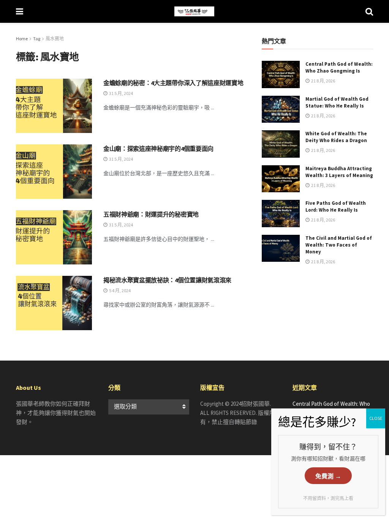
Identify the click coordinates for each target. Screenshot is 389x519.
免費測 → (328, 476)
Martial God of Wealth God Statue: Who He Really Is (336, 102)
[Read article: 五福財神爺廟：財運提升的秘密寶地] (54, 237)
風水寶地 (55, 38)
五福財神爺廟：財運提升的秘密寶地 (151, 214)
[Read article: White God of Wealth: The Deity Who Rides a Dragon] (281, 144)
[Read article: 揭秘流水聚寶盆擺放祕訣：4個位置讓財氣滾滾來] (54, 303)
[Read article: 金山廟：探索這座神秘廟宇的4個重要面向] (54, 171)
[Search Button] (369, 11)
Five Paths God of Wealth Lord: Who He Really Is (335, 206)
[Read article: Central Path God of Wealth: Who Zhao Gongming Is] (281, 74)
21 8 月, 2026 (322, 81)
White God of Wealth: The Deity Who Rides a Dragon (336, 137)
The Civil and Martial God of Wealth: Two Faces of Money (338, 245)
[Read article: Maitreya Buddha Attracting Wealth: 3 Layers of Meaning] (281, 179)
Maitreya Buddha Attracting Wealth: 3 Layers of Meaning (339, 172)
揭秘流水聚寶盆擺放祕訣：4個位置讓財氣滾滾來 (167, 280)
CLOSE (375, 418)
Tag (36, 38)
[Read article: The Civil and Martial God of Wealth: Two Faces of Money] (281, 248)
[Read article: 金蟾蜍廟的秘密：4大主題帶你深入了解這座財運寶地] (54, 106)
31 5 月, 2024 (120, 93)
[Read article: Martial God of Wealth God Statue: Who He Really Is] (281, 109)
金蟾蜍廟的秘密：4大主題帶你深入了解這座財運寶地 (173, 83)
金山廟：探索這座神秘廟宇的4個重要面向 (158, 148)
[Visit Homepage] (194, 11)
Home (22, 38)
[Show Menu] (19, 11)
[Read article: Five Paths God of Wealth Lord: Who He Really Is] (281, 213)
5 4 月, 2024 (119, 290)
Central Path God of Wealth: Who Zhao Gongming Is (339, 67)
